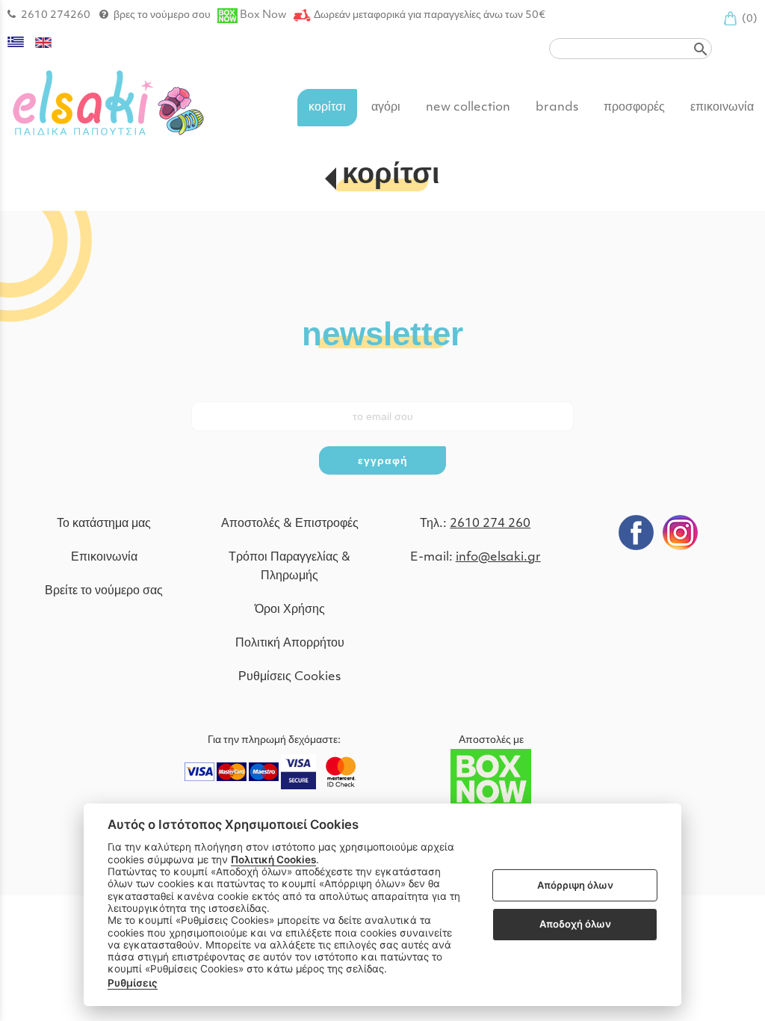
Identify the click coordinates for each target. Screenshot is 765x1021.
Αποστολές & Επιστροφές (290, 524)
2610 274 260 (490, 524)
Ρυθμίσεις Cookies (289, 677)
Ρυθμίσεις (133, 983)
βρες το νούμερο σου (162, 15)
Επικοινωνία (104, 558)
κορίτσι (391, 176)
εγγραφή (383, 460)
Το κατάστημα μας (104, 524)
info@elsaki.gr (498, 558)
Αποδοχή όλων (575, 924)
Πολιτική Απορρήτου (289, 644)
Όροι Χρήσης (290, 610)
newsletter (382, 333)
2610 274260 (55, 15)
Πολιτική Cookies (273, 860)
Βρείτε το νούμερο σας (104, 591)
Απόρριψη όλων (575, 885)
